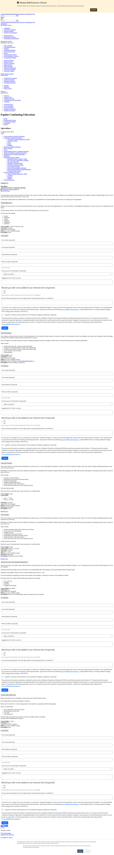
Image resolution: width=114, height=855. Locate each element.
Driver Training (8, 148)
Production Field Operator (14, 171)
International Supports (10, 82)
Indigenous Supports (9, 81)
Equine (9, 144)
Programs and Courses (10, 120)
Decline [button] (87, 851)
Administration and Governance (12, 100)
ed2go (5, 150)
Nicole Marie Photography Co (26, 361)
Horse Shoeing (4, 514)
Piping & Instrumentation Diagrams (16, 168)
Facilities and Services (10, 109)
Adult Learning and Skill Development (14, 136)
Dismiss (93, 10)
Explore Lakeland (8, 31)
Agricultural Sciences (9, 47)
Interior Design (8, 65)
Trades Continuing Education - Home (17, 174)
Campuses (6, 101)
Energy (6, 53)
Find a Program (8, 45)
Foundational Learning (10, 57)
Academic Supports (9, 79)
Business (6, 48)
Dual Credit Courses (9, 51)
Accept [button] (80, 851)
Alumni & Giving (23, 14)
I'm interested (4, 235)
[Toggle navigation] (2, 19)
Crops (9, 142)
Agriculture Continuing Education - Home (18, 139)
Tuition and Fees (8, 35)
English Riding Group (6, 203)
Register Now (4, 511)
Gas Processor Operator (13, 166)
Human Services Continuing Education (14, 154)
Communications (8, 104)
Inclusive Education (9, 63)
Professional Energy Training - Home (17, 159)
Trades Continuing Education (11, 172)
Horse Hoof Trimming (6, 463)
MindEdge (7, 156)
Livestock (10, 145)
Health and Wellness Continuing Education (15, 153)
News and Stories (8, 106)
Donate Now (31, 14)
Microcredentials (8, 66)
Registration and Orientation (11, 38)
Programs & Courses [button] (6, 41)
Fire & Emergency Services (11, 56)
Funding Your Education (10, 32)
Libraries (6, 85)
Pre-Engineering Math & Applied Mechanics (19, 169)
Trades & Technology (9, 69)
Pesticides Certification (10, 68)
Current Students (5, 14)
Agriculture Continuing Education (13, 138)
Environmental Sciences (10, 54)
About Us (6, 95)
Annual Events (8, 97)
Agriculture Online (12, 141)
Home (5, 118)
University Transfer (9, 71)
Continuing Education (10, 50)
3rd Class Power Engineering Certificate (18, 160)
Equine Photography (6, 333)
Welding (9, 178)
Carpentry (10, 175)
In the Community (9, 107)
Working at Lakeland (9, 110)
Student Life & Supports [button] (7, 74)
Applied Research (14, 14)
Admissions (7, 28)
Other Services (8, 88)
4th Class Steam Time (13, 162)
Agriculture (7, 123)
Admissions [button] (4, 24)
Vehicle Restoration (9, 180)
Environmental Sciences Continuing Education (16, 151)
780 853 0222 (6, 191)
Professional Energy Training (11, 157)
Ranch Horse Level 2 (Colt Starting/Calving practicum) (14, 562)
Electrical (9, 177)
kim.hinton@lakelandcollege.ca (10, 189)
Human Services (8, 62)
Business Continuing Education (12, 147)
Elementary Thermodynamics (15, 163)
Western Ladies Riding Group (8, 695)
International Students (9, 37)
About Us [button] (3, 91)
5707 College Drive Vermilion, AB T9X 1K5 (7, 833)
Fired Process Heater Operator (15, 165)
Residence (6, 87)
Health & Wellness (9, 60)
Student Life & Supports (10, 78)
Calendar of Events (9, 98)
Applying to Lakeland (10, 29)
